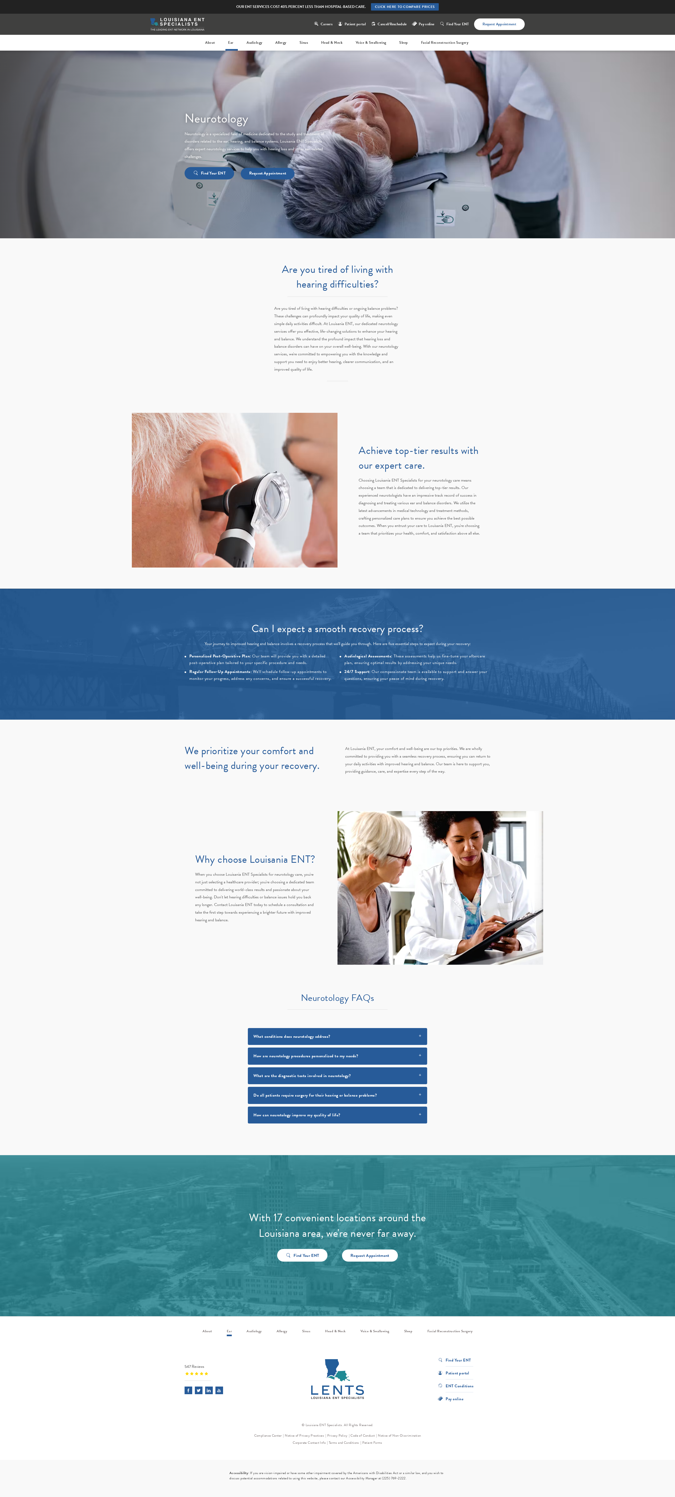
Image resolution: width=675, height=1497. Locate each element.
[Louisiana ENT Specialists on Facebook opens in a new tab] (188, 1390)
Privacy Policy (337, 1435)
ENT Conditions (459, 1385)
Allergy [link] (280, 42)
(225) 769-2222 (394, 1478)
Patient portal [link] (355, 24)
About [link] (210, 42)
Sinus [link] (304, 42)
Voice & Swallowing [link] (371, 42)
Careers (326, 24)
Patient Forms (372, 1442)
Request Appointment (499, 24)
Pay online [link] (426, 24)
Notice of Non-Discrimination (399, 1435)
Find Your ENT (457, 24)
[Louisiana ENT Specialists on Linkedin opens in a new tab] (209, 1390)
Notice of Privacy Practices (304, 1435)
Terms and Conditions (344, 1442)
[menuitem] (210, 43)
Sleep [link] (403, 42)
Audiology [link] (254, 42)
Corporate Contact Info (309, 1442)
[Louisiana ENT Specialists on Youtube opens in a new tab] (219, 1390)
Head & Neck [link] (332, 42)
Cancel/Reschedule (392, 24)
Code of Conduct (362, 1435)
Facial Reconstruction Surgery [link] (445, 42)
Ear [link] (231, 42)
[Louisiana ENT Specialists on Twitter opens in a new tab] (198, 1390)
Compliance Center (268, 1435)
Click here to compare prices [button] (405, 6)
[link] (217, 1370)
